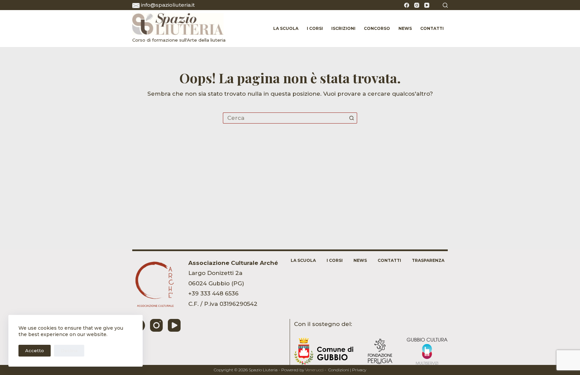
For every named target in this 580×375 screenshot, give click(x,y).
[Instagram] (416, 5)
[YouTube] (426, 5)
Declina (69, 350)
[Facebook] (406, 5)
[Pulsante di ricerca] (351, 118)
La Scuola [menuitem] (285, 28)
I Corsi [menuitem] (315, 28)
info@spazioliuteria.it (168, 5)
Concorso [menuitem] (377, 28)
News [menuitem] (405, 28)
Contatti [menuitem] (432, 28)
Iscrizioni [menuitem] (343, 28)
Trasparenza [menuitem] (428, 260)
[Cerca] (445, 5)
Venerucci (314, 369)
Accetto (34, 350)
